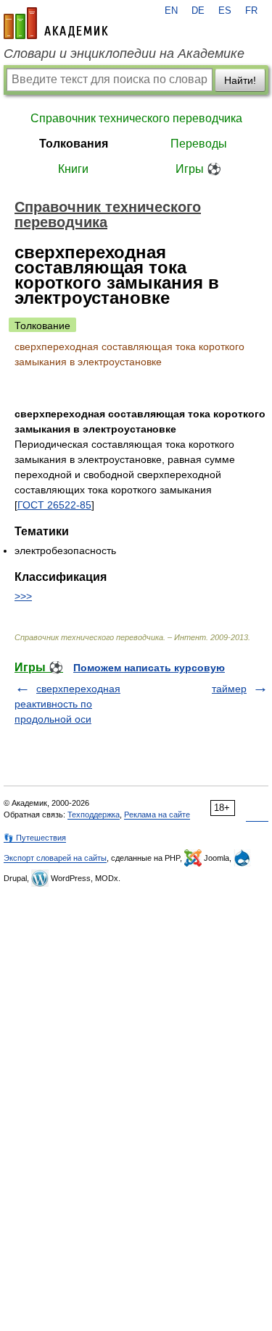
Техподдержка (93, 814)
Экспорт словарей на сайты (55, 858)
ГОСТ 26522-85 (54, 505)
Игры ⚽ (198, 169)
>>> (23, 596)
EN (171, 11)
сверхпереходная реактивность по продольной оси (67, 704)
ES (224, 11)
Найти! (240, 80)
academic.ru (56, 23)
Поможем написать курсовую (149, 667)
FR (251, 11)
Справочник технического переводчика (136, 118)
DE (198, 11)
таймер (229, 688)
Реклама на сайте (157, 814)
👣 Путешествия (35, 837)
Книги (73, 169)
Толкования (73, 143)
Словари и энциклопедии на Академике (124, 53)
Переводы (198, 143)
